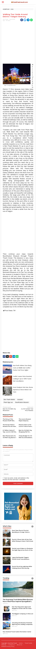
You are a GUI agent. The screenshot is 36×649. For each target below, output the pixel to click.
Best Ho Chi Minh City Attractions (9, 408)
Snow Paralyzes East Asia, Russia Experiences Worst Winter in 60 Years (23, 389)
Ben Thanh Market (9, 399)
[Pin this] (10, 356)
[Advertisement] (18, 44)
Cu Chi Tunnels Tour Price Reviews (27, 408)
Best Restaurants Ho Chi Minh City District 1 (9, 436)
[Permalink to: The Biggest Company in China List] (7, 616)
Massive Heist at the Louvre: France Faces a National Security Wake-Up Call (26, 425)
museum (20, 399)
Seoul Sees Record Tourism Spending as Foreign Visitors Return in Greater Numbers (20, 531)
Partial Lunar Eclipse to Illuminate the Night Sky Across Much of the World (22, 549)
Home (21, 643)
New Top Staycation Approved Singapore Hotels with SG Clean (21, 607)
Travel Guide (28, 643)
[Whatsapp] (31, 20)
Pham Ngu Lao (8, 402)
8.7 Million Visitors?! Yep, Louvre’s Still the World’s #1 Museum (9, 431)
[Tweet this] (25, 20)
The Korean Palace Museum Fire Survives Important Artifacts (9, 425)
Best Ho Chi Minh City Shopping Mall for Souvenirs (25, 431)
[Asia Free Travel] (19, 2)
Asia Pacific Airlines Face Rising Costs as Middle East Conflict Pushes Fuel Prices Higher (22, 368)
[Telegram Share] (28, 20)
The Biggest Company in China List (22, 613)
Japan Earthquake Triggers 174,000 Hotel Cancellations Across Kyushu (20, 558)
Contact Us (11, 644)
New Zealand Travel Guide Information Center (17, 631)
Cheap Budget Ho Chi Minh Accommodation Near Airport (25, 436)
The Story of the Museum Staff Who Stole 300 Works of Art (10, 420)
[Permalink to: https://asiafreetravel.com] (32, 526)
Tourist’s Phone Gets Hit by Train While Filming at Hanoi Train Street (22, 540)
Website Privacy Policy (7, 646)
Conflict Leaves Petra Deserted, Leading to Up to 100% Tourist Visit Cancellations (22, 378)
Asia (4, 20)
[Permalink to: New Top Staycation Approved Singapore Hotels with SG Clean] (6, 608)
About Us (19, 644)
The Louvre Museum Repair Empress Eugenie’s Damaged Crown (25, 420)
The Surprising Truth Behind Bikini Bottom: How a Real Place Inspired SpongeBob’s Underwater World (18, 600)
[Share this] (21, 20)
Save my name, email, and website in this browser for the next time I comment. (16, 478)
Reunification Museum (22, 402)
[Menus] (2, 2)
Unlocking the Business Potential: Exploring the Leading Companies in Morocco (22, 623)
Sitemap (3, 644)
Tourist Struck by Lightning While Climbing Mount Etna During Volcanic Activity (22, 567)
